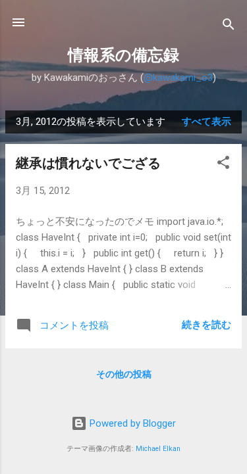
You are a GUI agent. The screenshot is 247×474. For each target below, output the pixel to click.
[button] (223, 164)
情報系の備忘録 (123, 55)
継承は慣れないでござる (88, 163)
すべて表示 (206, 122)
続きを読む (206, 325)
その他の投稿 (123, 374)
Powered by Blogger (131, 423)
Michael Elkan (158, 448)
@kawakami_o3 (178, 77)
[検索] (228, 27)
